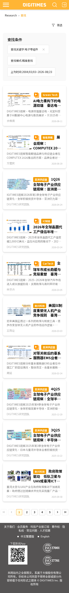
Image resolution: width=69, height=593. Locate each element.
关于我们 (9, 526)
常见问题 (31, 530)
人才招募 (45, 530)
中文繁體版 (27, 536)
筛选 (59, 25)
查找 (23, 15)
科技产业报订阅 (39, 526)
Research (11, 15)
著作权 (56, 526)
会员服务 (22, 526)
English (45, 536)
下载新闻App (17, 543)
